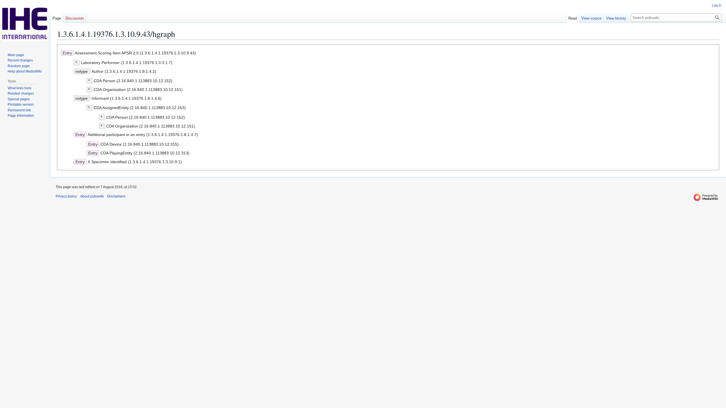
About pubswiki (92, 196)
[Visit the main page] (25, 22)
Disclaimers (116, 196)
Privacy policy (66, 196)
